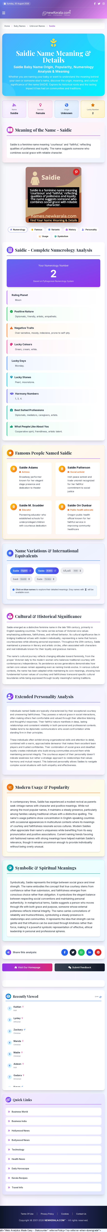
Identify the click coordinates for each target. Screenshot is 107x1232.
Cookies (65, 1214)
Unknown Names (38, 26)
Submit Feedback (81, 967)
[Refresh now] (100, 996)
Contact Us (81, 1214)
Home (7, 26)
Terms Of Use (27, 1214)
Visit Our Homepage (29, 967)
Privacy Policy (47, 1214)
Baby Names (19, 26)
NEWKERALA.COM (54, 1220)
